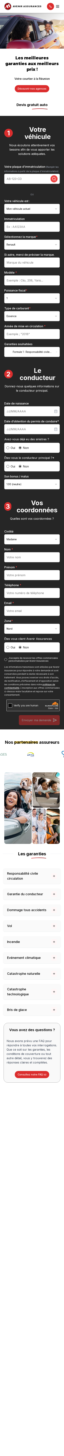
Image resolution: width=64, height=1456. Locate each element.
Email (9, 603)
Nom (8, 549)
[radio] (7, 447)
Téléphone (12, 585)
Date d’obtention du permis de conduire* (31, 421)
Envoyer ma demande (36, 720)
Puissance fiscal (15, 290)
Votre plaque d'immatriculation (31, 169)
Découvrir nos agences (32, 88)
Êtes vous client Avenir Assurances (28, 639)
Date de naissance (16, 403)
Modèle (10, 272)
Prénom (10, 567)
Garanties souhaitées (18, 344)
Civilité (9, 531)
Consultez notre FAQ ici (32, 1074)
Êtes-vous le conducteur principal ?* (29, 458)
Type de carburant (17, 308)
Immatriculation (14, 219)
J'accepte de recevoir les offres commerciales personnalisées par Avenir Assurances (33, 659)
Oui (13, 448)
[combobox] (32, 209)
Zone (8, 621)
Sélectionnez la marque (21, 237)
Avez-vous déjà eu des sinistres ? (26, 439)
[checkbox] (5, 659)
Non (26, 448)
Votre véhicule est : (17, 201)
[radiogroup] (32, 448)
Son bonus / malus (16, 476)
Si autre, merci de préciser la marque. (29, 254)
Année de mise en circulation (25, 326)
